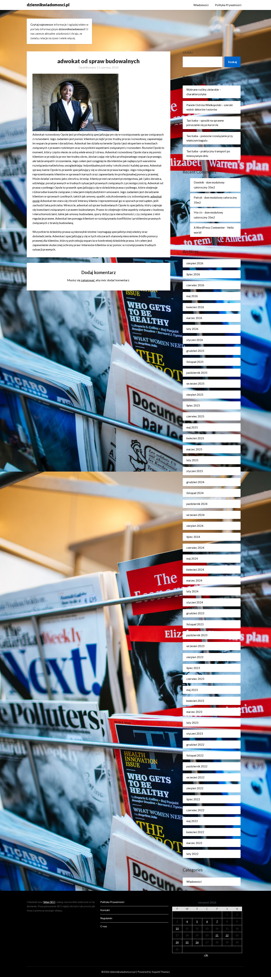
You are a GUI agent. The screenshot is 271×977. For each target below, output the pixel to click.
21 (217, 935)
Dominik (199, 182)
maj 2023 (192, 689)
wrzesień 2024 (195, 514)
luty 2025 (192, 460)
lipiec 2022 (193, 799)
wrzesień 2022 (195, 777)
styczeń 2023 (194, 733)
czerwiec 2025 (195, 416)
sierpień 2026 (194, 263)
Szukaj (188, 52)
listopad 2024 (195, 493)
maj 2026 (192, 296)
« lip (206, 955)
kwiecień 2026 (195, 307)
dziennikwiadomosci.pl (48, 4)
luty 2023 (192, 722)
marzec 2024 (194, 580)
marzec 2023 (194, 711)
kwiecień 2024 (195, 569)
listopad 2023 (195, 624)
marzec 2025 (194, 449)
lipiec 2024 (193, 536)
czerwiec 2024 (195, 547)
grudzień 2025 (195, 350)
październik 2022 (196, 766)
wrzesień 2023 (195, 646)
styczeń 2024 (194, 602)
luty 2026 (192, 328)
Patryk (198, 197)
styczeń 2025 (194, 471)
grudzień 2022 (195, 744)
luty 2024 (192, 591)
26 (197, 942)
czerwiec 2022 (195, 810)
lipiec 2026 (193, 274)
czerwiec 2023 (195, 678)
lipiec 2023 (193, 668)
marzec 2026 (194, 318)
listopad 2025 (195, 361)
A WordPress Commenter (209, 227)
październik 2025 (196, 372)
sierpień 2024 (194, 525)
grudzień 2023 (195, 613)
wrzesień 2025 (195, 383)
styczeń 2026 (194, 340)
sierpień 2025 (194, 394)
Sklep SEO (49, 902)
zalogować (88, 280)
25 (187, 942)
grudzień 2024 (195, 482)
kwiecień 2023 (195, 700)
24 (177, 942)
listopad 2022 (195, 755)
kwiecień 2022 (195, 832)
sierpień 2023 (194, 657)
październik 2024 (196, 503)
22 (227, 935)
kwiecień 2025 (195, 438)
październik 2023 (196, 635)
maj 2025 (192, 427)
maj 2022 (192, 821)
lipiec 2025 (193, 405)
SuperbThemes (161, 971)
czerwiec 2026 (195, 285)
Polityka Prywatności (228, 5)
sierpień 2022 (194, 788)
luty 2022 (192, 853)
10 (177, 928)
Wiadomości (201, 5)
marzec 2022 (194, 843)
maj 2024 (192, 558)
